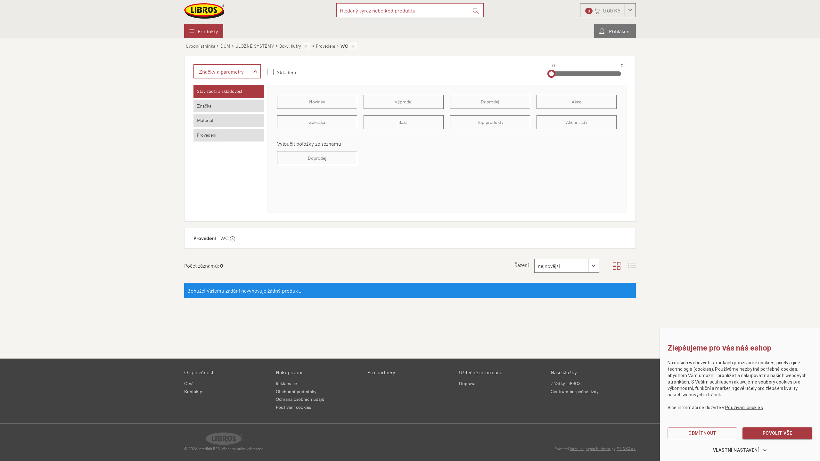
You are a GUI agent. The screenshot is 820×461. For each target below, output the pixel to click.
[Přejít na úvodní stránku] (204, 11)
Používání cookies (293, 407)
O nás (189, 383)
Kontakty (193, 391)
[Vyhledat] (476, 10)
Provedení (207, 135)
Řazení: (522, 264)
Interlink (577, 448)
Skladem (286, 72)
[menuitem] (203, 31)
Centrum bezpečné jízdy (575, 391)
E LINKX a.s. (626, 448)
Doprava (467, 383)
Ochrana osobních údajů (300, 399)
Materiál (205, 120)
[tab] (228, 91)
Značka (204, 106)
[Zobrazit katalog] (616, 265)
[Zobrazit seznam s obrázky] (632, 265)
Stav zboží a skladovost (219, 91)
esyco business (598, 448)
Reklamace (286, 383)
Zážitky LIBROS (566, 383)
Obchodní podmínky (296, 391)
